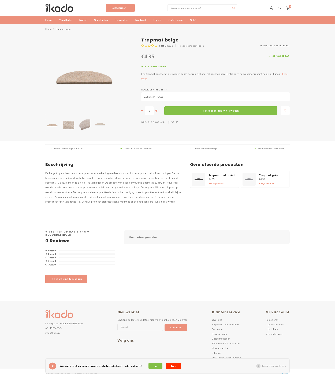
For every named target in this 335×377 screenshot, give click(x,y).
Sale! (193, 20)
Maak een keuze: (153, 89)
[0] (288, 8)
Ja (155, 366)
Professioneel (175, 20)
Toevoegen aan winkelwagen (221, 110)
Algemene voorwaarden (225, 324)
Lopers (157, 20)
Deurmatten (121, 20)
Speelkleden (101, 20)
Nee (173, 366)
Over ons (217, 319)
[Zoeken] (233, 7)
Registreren (272, 319)
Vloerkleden (65, 20)
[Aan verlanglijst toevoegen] (285, 110)
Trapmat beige (63, 29)
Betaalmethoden (221, 338)
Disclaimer (217, 329)
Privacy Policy (219, 333)
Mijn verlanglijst (274, 333)
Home (48, 20)
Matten (83, 20)
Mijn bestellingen (275, 324)
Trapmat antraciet (222, 175)
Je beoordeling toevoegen (191, 45)
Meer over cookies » (274, 366)
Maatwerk (141, 20)
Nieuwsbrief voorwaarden (226, 357)
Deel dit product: (153, 122)
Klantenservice (220, 348)
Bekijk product (216, 183)
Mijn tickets (272, 329)
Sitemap (216, 352)
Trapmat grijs (268, 175)
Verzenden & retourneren (226, 343)
